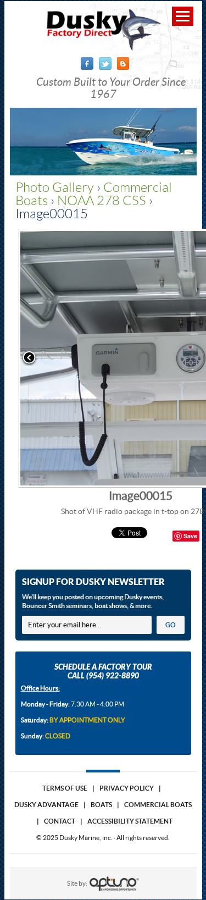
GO (170, 624)
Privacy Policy (126, 788)
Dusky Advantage (46, 804)
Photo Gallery (54, 187)
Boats (101, 804)
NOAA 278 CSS (101, 201)
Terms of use (64, 788)
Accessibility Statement (129, 821)
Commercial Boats (158, 804)
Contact (59, 821)
